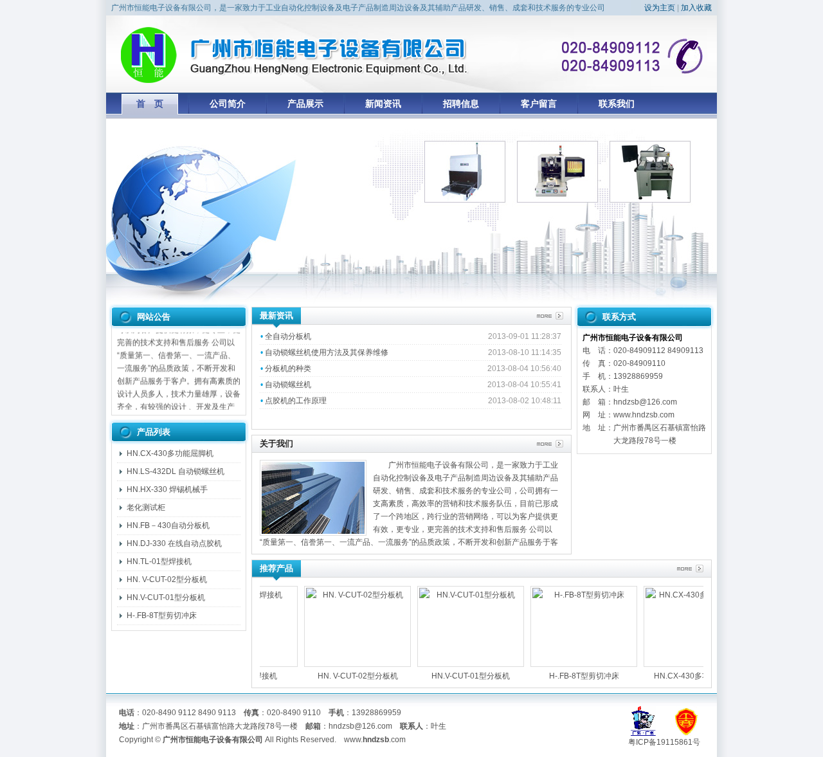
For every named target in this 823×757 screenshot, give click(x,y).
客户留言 (539, 103)
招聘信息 (461, 103)
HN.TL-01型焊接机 (159, 561)
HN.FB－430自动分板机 (168, 525)
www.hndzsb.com (643, 414)
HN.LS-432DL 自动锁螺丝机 (175, 471)
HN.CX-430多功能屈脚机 (170, 453)
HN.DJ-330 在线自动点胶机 (174, 543)
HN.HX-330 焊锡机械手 (167, 489)
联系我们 (617, 103)
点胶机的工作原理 (296, 400)
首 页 (149, 103)
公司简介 (228, 103)
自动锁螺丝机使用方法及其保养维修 (326, 352)
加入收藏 (696, 7)
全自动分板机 (288, 336)
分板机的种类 (288, 368)
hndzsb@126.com (360, 726)
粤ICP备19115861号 (664, 742)
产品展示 (305, 103)
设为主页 (659, 7)
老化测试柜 (146, 507)
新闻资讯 (383, 103)
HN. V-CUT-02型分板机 (167, 579)
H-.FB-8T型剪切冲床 (162, 615)
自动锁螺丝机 (288, 384)
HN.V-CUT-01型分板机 (166, 597)
